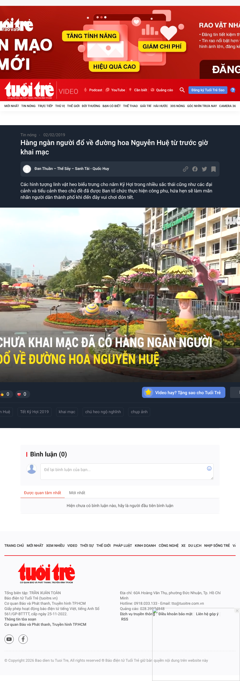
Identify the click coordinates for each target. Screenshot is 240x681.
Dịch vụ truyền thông (137, 614)
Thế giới (73, 106)
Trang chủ (14, 546)
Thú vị (60, 106)
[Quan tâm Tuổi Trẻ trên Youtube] (9, 639)
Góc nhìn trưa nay (202, 106)
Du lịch (194, 546)
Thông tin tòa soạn (20, 619)
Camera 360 (228, 106)
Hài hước (161, 106)
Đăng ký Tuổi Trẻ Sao (207, 90)
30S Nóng (177, 106)
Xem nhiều (55, 546)
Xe (183, 546)
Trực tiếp (45, 106)
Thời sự (87, 546)
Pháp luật (123, 546)
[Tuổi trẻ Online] (47, 573)
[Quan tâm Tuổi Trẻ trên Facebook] (23, 639)
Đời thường (91, 106)
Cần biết (140, 90)
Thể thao (130, 106)
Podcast (95, 90)
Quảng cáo (164, 90)
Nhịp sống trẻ (217, 546)
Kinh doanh (145, 546)
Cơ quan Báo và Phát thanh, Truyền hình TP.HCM (45, 625)
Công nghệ (169, 546)
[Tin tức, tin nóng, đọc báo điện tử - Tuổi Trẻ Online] (30, 90)
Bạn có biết (111, 106)
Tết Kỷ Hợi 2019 (34, 412)
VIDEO (68, 91)
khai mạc (67, 412)
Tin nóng (28, 106)
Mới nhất (11, 106)
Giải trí (145, 106)
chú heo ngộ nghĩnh (103, 412)
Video (72, 546)
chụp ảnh (139, 412)
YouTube (118, 90)
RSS (124, 619)
